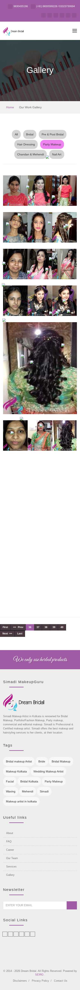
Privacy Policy (40, 980)
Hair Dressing (26, 144)
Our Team (12, 858)
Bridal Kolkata (29, 781)
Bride (41, 761)
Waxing (10, 791)
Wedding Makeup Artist (48, 771)
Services (11, 866)
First (5, 627)
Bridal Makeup (61, 761)
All (16, 134)
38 (46, 627)
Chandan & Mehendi (30, 154)
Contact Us (60, 980)
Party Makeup (52, 144)
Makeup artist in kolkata (21, 801)
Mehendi (27, 791)
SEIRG (39, 974)
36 (30, 627)
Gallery (10, 874)
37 (38, 627)
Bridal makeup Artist (19, 761)
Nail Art (56, 154)
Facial (10, 781)
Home (9, 107)
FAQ (8, 841)
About (9, 833)
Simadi (44, 791)
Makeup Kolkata (16, 771)
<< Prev (18, 627)
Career (10, 849)
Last (19, 633)
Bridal (29, 134)
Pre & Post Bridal (53, 134)
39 (54, 627)
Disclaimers (20, 980)
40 (62, 627)
